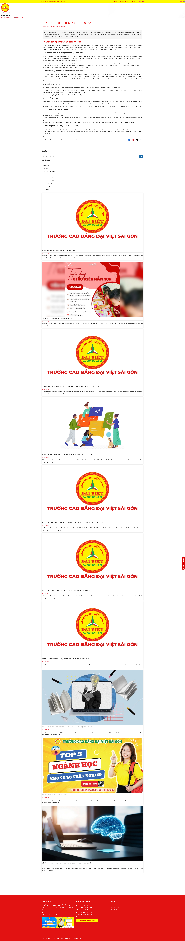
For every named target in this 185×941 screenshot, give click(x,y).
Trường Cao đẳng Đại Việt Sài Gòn (84, 905)
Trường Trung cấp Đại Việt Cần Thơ (84, 914)
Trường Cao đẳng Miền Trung (83, 909)
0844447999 (51, 888)
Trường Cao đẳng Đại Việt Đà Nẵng (84, 907)
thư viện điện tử (131, 10)
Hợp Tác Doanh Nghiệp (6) (48, 180)
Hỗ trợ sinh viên (114, 909)
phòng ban (96, 10)
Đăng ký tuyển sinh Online (121, 1)
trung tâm (107, 10)
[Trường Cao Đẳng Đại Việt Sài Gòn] (140, 1)
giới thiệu (61, 10)
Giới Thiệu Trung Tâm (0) (48, 186)
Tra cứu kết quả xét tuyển (116, 912)
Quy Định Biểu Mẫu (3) (47, 177)
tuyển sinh (71, 10)
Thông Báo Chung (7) (47, 165)
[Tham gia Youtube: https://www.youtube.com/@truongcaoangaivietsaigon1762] (132, 1)
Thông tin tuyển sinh (115, 907)
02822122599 (65, 888)
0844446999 (65, 1)
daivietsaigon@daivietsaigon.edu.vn (51, 1)
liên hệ (151, 10)
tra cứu (142, 10)
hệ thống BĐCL (118, 10)
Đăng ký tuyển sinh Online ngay (87, 920)
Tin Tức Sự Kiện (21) (46, 168)
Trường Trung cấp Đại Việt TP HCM (84, 912)
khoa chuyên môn (84, 10)
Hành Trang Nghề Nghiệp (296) (49, 183)
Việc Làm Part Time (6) (47, 174)
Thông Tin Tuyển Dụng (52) (48, 171)
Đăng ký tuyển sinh (115, 905)
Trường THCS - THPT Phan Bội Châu (84, 917)
